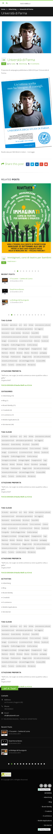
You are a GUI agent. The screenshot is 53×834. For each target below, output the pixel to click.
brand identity (16, 333)
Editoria (36, 341)
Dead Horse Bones (17, 289)
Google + (41, 164)
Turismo (11, 365)
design (4, 341)
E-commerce (7, 415)
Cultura (45, 337)
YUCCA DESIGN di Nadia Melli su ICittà (16, 385)
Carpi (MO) (35, 333)
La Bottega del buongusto (19, 300)
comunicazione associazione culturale (15, 337)
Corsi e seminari (35, 337)
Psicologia (5, 357)
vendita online (21, 365)
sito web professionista (41, 357)
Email (46, 164)
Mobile (12, 353)
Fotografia (5, 345)
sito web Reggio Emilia (26, 361)
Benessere (5, 333)
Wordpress (31, 365)
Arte (25, 325)
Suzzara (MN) (40, 361)
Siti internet (7, 424)
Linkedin (50, 786)
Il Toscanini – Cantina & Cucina (21, 278)
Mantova (5, 353)
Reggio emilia (27, 357)
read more (11, 261)
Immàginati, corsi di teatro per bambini (29, 257)
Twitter (32, 164)
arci (20, 325)
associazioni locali (8, 329)
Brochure (26, 333)
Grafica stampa (32, 345)
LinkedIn (37, 164)
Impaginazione (36, 349)
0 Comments (34, 64)
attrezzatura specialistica (24, 329)
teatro (4, 365)
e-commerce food (25, 341)
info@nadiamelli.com (11, 715)
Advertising (23, 64)
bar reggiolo (39, 329)
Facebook (28, 164)
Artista (31, 325)
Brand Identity (8, 405)
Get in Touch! (10, 688)
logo (45, 349)
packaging (43, 353)
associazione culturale (42, 325)
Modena (19, 353)
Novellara (34, 353)
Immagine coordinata (9, 349)
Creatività (6, 410)
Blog (4, 401)
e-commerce (12, 341)
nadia (13, 64)
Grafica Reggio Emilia (18, 345)
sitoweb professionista (9, 361)
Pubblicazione (15, 357)
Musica (27, 353)
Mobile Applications (10, 420)
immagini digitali (23, 349)
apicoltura (13, 325)
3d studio (5, 325)
